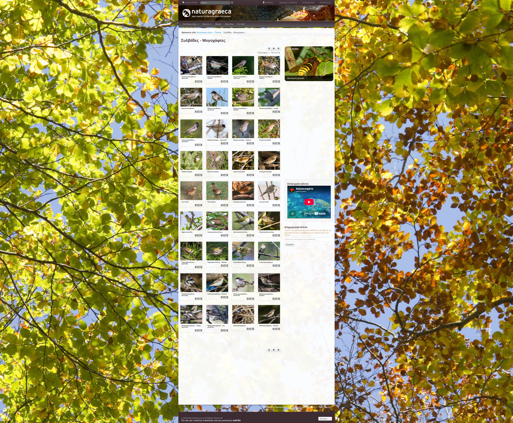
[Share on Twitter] (198, 81)
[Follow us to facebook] (193, 407)
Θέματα (218, 24)
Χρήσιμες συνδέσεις (288, 2)
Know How (229, 24)
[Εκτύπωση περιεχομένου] (273, 48)
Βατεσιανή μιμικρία (295, 78)
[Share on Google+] (201, 81)
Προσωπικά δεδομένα (305, 407)
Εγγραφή (289, 244)
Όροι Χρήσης (324, 407)
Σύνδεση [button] (269, 2)
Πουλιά (218, 32)
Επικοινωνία (325, 2)
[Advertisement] (228, 375)
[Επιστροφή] (269, 48)
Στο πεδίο (241, 24)
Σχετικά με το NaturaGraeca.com (277, 407)
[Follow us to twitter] (197, 407)
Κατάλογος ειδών (190, 24)
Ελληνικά (323, 419)
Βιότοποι (206, 24)
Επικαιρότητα (308, 2)
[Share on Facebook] (196, 81)
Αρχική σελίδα (190, 2)
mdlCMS (237, 420)
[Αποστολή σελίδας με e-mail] (278, 48)
